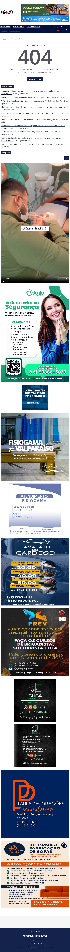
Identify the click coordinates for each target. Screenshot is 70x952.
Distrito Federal (18, 27)
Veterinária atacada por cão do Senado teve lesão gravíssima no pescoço (30, 144)
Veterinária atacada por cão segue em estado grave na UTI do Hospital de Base (32, 101)
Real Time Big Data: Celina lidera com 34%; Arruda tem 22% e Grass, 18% (30, 132)
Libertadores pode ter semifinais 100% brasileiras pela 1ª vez (25, 97)
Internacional (15, 31)
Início (4, 39)
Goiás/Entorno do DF (33, 27)
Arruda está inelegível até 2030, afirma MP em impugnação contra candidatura (32, 113)
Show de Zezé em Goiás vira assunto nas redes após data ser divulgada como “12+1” (34, 107)
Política (4, 31)
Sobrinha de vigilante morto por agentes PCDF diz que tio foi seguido (28, 119)
